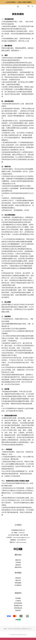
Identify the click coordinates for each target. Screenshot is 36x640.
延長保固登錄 (18, 603)
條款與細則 (18, 583)
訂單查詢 (18, 601)
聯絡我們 (18, 610)
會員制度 (18, 578)
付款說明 (18, 562)
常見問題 (18, 598)
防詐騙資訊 (18, 585)
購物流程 (18, 560)
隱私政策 (18, 580)
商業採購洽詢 (18, 608)
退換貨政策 (18, 567)
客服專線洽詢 (18, 605)
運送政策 (18, 565)
